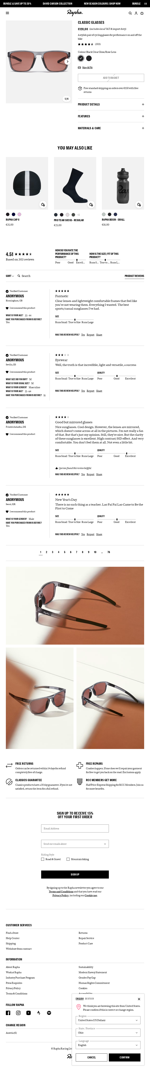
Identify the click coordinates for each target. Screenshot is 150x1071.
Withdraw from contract (19, 948)
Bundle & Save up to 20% (17, 3)
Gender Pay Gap (87, 977)
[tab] (134, 276)
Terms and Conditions (61, 891)
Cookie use (91, 895)
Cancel (91, 1057)
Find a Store (12, 932)
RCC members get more (101, 780)
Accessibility (85, 993)
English (80, 999)
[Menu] (7, 13)
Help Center (12, 938)
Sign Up (75, 874)
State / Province (87, 1028)
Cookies (83, 988)
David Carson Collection (57, 3)
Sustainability (86, 967)
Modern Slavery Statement (93, 972)
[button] (41, 552)
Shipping (11, 943)
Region (83, 1016)
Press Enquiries (14, 982)
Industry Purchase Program (20, 977)
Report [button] (90, 334)
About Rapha (13, 967)
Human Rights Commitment (94, 982)
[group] (29, 254)
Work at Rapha (13, 972)
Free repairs (94, 763)
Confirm (125, 1057)
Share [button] (99, 334)
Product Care (86, 943)
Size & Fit (87, 67)
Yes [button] (83, 334)
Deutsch (89, 999)
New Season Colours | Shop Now (102, 3)
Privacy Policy (60, 895)
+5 (78, 214)
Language (84, 1041)
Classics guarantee (28, 780)
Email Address (51, 828)
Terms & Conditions (16, 993)
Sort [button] (9, 275)
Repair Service (86, 938)
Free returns (24, 763)
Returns (83, 932)
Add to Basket (111, 77)
